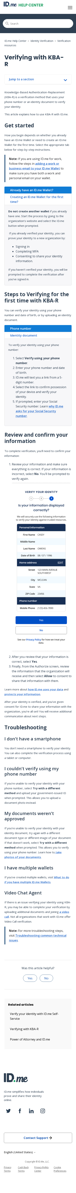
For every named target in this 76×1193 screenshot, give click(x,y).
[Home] (23, 4)
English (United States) (19, 1152)
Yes (30, 978)
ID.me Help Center (15, 41)
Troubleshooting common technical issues (37, 937)
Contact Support (36, 1138)
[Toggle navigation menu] (70, 8)
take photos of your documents (33, 854)
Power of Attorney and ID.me (30, 1039)
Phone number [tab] (20, 329)
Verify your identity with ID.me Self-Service (34, 1016)
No (46, 978)
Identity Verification (41, 41)
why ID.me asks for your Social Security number (39, 411)
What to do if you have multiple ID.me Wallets (36, 879)
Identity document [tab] (23, 335)
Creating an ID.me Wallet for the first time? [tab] (36, 199)
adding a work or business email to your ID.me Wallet (34, 166)
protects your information (22, 694)
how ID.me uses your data (45, 689)
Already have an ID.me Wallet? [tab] (31, 190)
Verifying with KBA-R (24, 1029)
